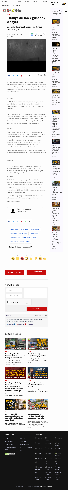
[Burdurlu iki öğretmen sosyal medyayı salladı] (38, 344)
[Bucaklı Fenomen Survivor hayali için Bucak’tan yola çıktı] (38, 404)
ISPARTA (27, 1)
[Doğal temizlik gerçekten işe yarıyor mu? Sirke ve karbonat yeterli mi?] (15, 404)
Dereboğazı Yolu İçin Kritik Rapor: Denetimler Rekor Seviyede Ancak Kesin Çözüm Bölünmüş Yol (14, 387)
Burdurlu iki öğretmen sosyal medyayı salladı (37, 355)
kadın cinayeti (14, 241)
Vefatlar (50, 448)
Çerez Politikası (9, 444)
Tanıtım (40, 448)
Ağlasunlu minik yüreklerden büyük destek (36, 385)
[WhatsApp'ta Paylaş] (25, 76)
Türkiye (22, 241)
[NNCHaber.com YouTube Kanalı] (53, 5)
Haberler (49, 486)
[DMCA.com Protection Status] (10, 454)
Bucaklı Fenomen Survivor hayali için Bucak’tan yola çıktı (36, 416)
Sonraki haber (36, 272)
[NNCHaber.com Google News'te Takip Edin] (37, 34)
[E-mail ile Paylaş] (29, 76)
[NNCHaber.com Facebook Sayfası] (52, 3)
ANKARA (34, 1)
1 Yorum (11, 36)
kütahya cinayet (26, 237)
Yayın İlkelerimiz (9, 441)
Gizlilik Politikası (24, 441)
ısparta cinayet (14, 229)
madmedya (43, 486)
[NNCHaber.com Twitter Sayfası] (57, 3)
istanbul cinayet (34, 233)
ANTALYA (12, 1)
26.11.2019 (11, 34)
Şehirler (37, 472)
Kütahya (28, 241)
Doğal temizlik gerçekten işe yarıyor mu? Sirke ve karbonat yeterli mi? (14, 417)
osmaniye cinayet (35, 229)
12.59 (20, 34)
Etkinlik (49, 443)
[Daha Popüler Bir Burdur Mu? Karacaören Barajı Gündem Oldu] (15, 344)
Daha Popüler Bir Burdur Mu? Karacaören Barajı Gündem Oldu (15, 356)
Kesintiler (40, 459)
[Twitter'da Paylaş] (13, 76)
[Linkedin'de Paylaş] (17, 76)
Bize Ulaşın (23, 438)
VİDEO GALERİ (6, 5)
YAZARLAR (45, 1)
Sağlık (39, 453)
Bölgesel (40, 438)
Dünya (49, 453)
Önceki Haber (15, 272)
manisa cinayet (23, 233)
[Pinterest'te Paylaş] (21, 76)
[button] (65, 13)
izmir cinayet (14, 233)
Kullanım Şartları (24, 444)
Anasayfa (8, 10)
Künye (6, 438)
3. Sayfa (16, 10)
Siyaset (50, 459)
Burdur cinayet (24, 229)
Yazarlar (40, 462)
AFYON (20, 1)
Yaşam (59, 459)
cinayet (34, 237)
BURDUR (4, 1)
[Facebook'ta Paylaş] (9, 76)
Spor (39, 443)
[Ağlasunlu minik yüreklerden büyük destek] (38, 373)
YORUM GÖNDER (36, 308)
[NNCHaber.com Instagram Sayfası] (54, 3)
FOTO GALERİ (16, 5)
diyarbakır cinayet (15, 237)
